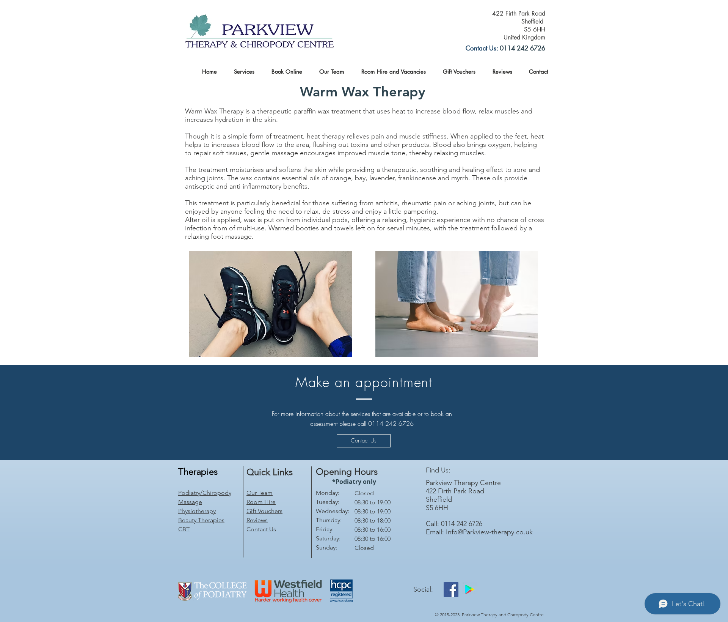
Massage (190, 501)
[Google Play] (469, 589)
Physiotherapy (197, 511)
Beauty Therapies (201, 520)
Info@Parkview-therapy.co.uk (489, 532)
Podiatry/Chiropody (204, 492)
